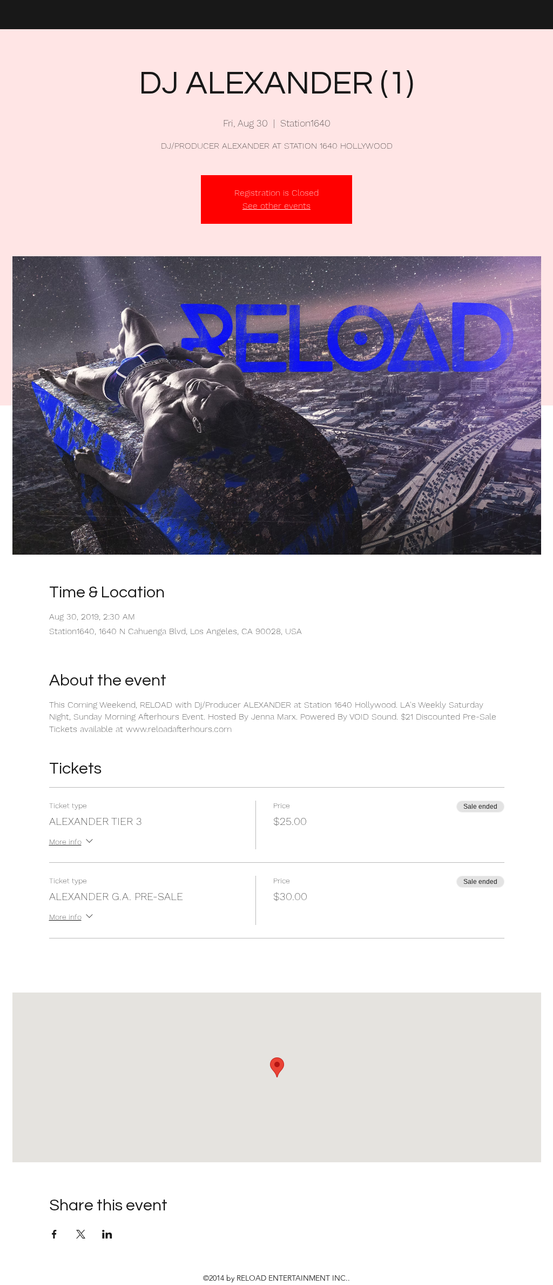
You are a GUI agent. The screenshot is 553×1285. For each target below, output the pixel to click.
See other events (276, 206)
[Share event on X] (81, 1234)
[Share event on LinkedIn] (107, 1234)
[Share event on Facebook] (54, 1234)
